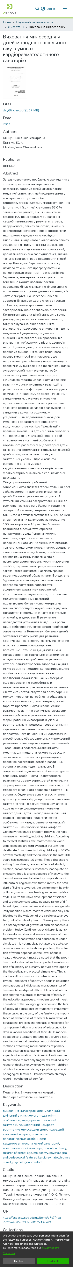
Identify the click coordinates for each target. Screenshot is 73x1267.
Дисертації (16, 27)
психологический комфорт (22, 1148)
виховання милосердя (19, 1111)
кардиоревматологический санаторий (31, 1143)
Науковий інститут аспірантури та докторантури (35, 22)
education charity (55, 1148)
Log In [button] (51, 9)
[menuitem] (42, 8)
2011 (7, 124)
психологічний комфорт (36, 1125)
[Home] (9, 9)
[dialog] (36, 1249)
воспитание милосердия (21, 1129)
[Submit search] (37, 8)
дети (43, 1129)
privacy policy (50, 1248)
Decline (19, 1261)
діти (40, 1111)
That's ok (53, 1261)
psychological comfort (27, 1162)
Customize (9, 1253)
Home (7, 22)
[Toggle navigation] (64, 8)
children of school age (17, 1153)
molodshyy (40, 1153)
